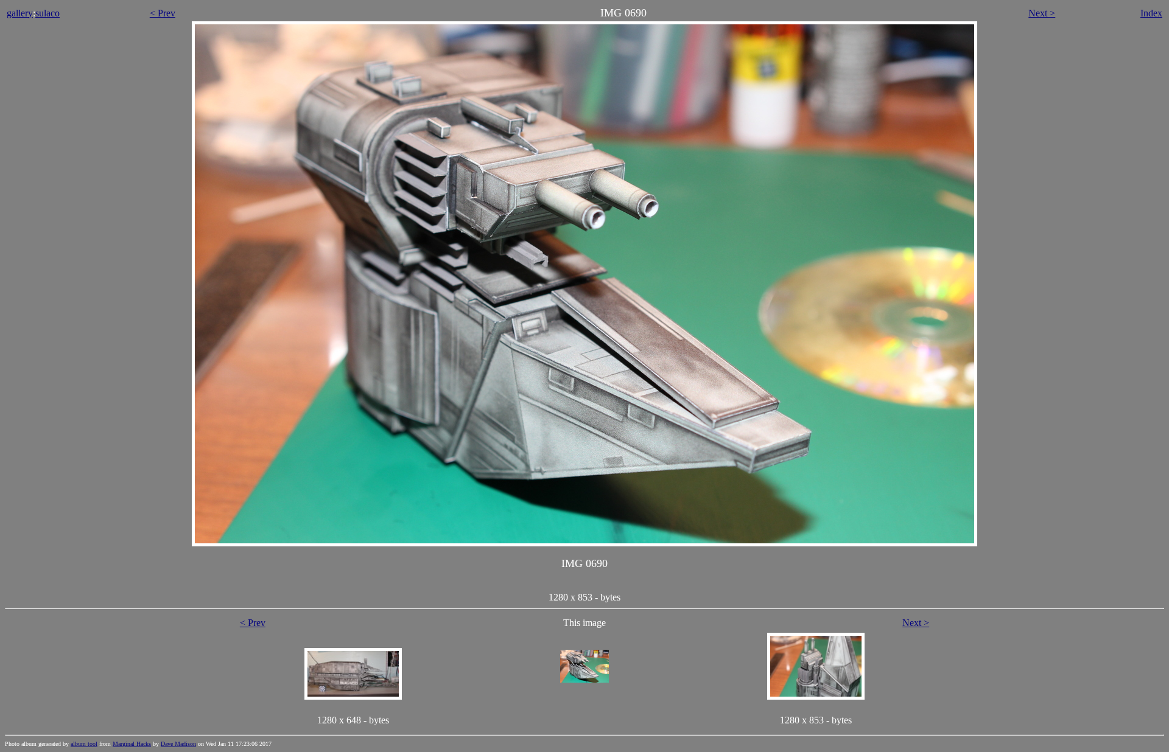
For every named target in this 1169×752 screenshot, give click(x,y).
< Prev (162, 13)
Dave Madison (178, 743)
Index (1151, 13)
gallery (20, 13)
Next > (1041, 13)
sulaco (47, 13)
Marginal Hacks (132, 743)
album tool (84, 743)
